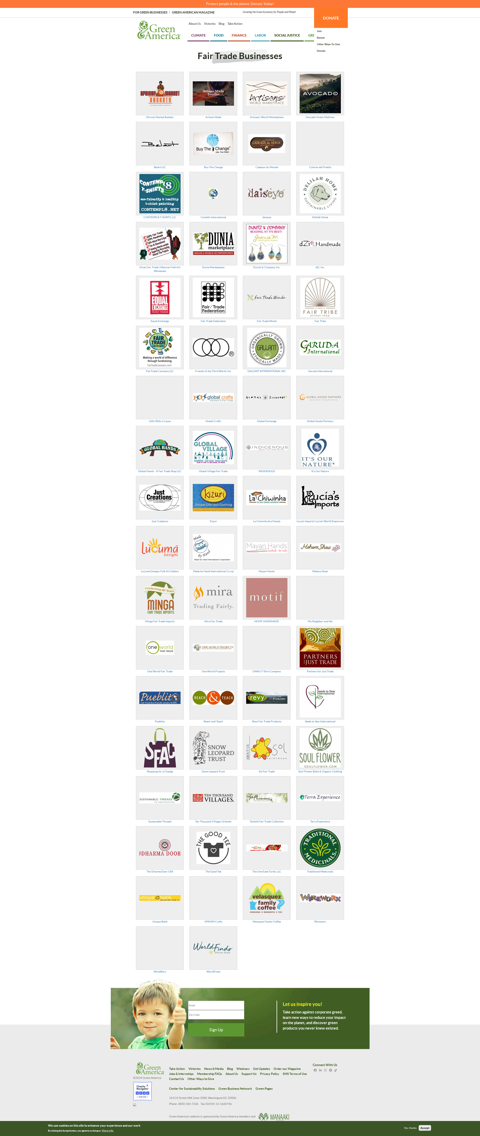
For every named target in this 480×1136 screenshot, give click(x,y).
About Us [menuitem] (195, 23)
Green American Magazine (193, 12)
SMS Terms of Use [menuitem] (295, 1073)
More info (107, 1130)
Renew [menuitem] (321, 37)
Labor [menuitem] (260, 35)
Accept (424, 1128)
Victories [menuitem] (210, 23)
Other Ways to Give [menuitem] (328, 44)
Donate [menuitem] (321, 50)
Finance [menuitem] (239, 35)
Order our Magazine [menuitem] (287, 1068)
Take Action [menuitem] (234, 23)
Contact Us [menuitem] (176, 1079)
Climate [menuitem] (198, 35)
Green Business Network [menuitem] (235, 1088)
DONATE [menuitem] (331, 18)
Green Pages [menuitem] (264, 1088)
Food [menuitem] (219, 35)
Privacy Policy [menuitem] (269, 1073)
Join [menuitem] (319, 31)
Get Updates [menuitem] (261, 1068)
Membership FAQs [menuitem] (209, 1073)
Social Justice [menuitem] (287, 35)
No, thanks (410, 1128)
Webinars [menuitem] (243, 1068)
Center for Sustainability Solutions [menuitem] (192, 1088)
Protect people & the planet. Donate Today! (240, 4)
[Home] (159, 30)
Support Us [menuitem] (249, 1073)
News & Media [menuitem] (214, 1068)
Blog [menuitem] (221, 23)
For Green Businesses (150, 12)
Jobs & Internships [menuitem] (181, 1073)
